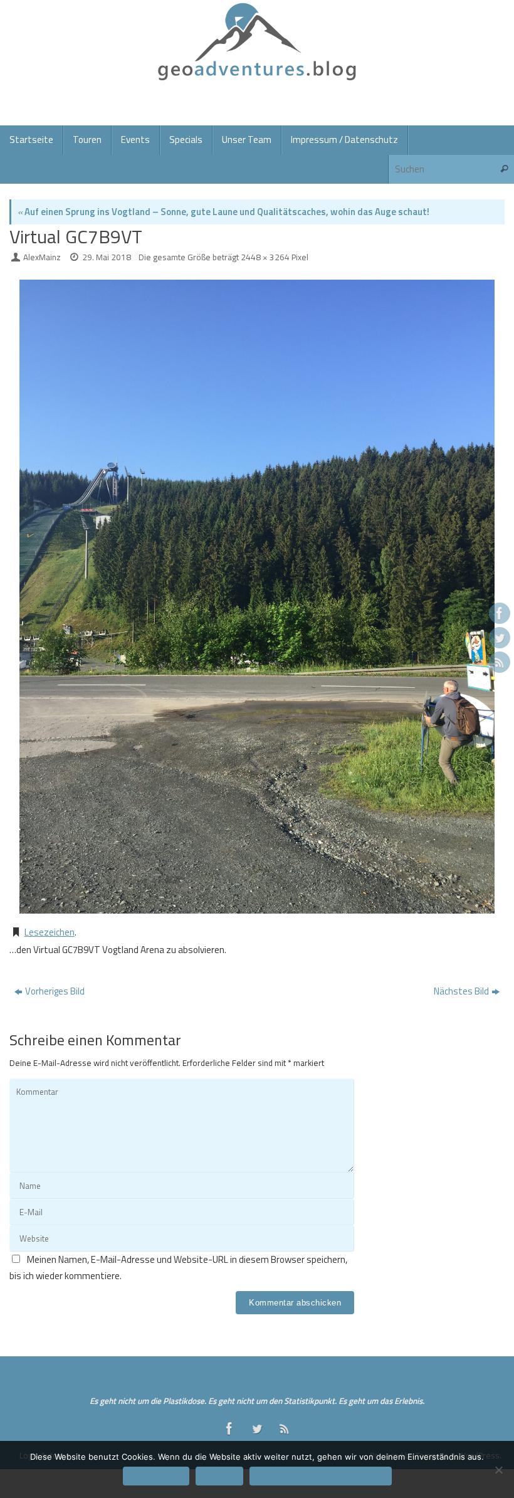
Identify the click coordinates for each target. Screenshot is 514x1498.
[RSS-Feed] (499, 662)
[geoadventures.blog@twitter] (499, 637)
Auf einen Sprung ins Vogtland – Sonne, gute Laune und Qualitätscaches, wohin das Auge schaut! (223, 211)
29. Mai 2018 (106, 257)
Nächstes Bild (461, 991)
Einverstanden (156, 1476)
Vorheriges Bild (55, 991)
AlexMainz (42, 257)
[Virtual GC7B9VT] (257, 597)
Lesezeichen (49, 932)
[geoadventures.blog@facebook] (499, 613)
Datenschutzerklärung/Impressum (320, 1476)
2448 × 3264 (265, 257)
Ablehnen (219, 1476)
